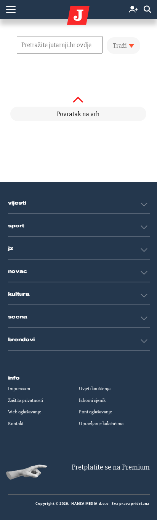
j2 (10, 248)
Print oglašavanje (95, 412)
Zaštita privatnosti (25, 400)
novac (18, 271)
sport (16, 225)
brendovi (21, 339)
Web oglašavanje (24, 412)
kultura (19, 294)
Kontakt (16, 424)
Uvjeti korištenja (95, 389)
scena (18, 317)
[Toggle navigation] (10, 9)
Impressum (19, 389)
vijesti (17, 203)
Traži (120, 45)
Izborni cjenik (92, 400)
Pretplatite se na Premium (111, 467)
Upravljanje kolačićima (101, 424)
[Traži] (147, 10)
